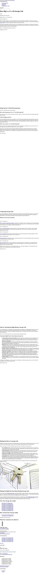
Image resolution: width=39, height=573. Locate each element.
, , (8, 551)
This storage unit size (3, 242)
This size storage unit (3, 238)
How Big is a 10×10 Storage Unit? (7, 505)
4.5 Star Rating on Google (4, 528)
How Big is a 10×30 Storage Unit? (7, 508)
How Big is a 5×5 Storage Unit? (7, 503)
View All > (2, 543)
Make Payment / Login (5, 5)
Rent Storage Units (5, 3)
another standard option (6, 228)
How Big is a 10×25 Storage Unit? (7, 507)
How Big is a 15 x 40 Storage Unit (7, 509)
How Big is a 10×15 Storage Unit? (7, 504)
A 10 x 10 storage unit (3, 233)
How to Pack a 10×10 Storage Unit (7, 514)
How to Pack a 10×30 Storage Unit (7, 515)
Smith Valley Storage (31, 496)
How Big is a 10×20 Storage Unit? (7, 506)
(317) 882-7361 (12, 0)
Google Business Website (4, 566)
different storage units (10, 493)
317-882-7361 (2, 532)
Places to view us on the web (4, 565)
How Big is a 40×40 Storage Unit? (7, 510)
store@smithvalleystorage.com (5, 533)
